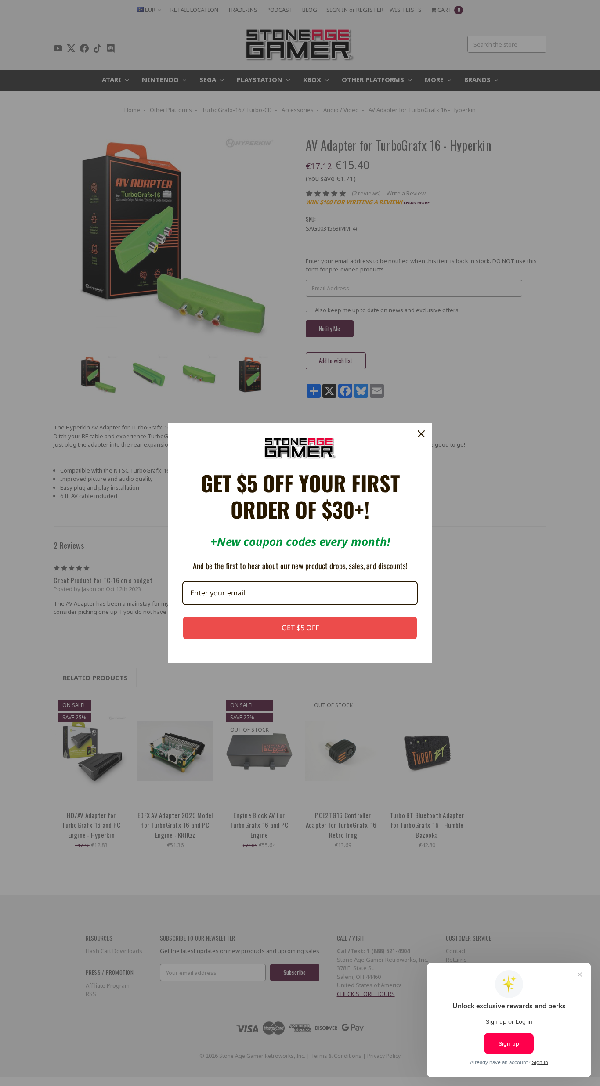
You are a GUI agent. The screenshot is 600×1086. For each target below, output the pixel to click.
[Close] (421, 433)
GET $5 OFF (300, 627)
